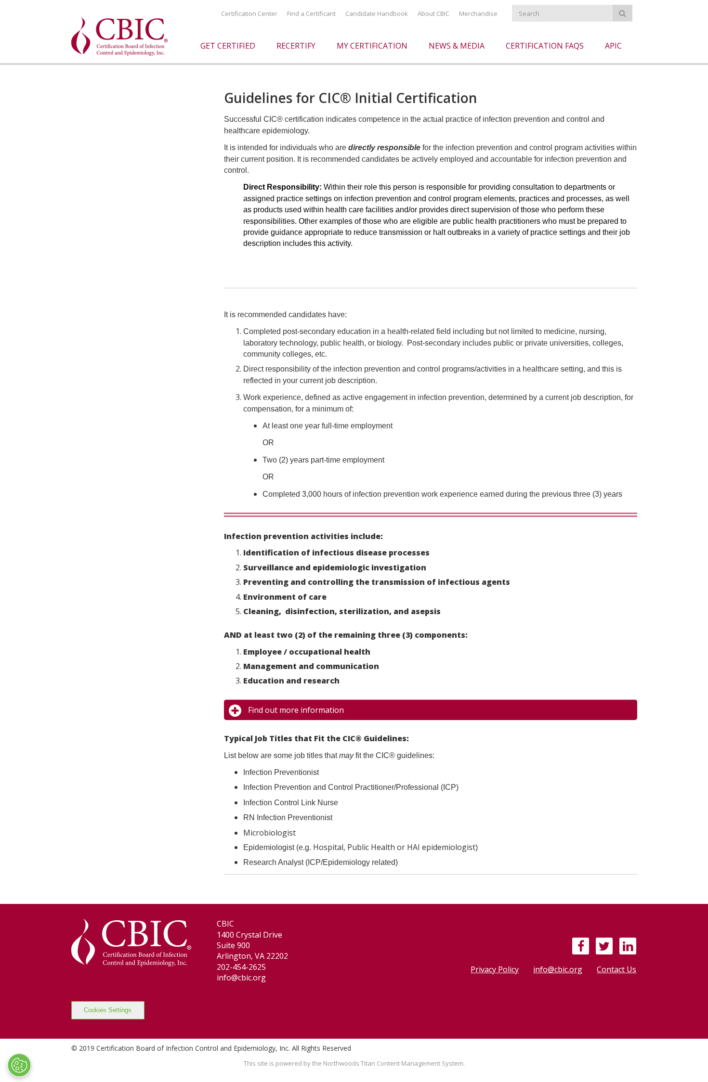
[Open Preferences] (19, 1065)
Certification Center (249, 13)
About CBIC (433, 13)
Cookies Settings (107, 1010)
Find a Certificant (311, 13)
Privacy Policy (495, 969)
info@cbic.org (557, 969)
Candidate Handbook (376, 13)
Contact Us (616, 969)
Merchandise (478, 13)
